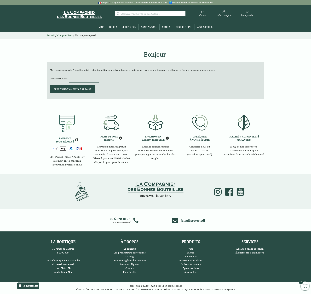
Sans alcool (149, 27)
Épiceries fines (191, 268)
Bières (113, 27)
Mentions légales (129, 264)
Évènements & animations (249, 252)
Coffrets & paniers (191, 264)
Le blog (129, 256)
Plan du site (129, 272)
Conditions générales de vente (129, 260)
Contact (129, 268)
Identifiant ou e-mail (59, 78)
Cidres (166, 27)
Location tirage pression (250, 248)
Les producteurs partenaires (130, 252)
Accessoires (205, 27)
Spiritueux (129, 27)
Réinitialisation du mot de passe (72, 89)
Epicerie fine (183, 27)
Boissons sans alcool (190, 260)
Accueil (51, 35)
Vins (101, 27)
